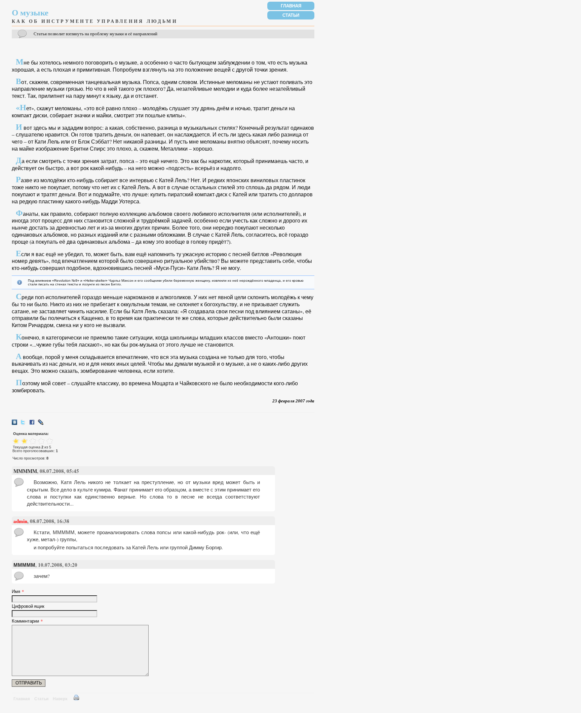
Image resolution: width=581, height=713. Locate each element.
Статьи (290, 15)
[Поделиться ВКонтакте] (16, 424)
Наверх (60, 699)
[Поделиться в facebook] (33, 424)
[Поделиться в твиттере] (25, 424)
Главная (291, 5)
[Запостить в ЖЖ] (42, 424)
